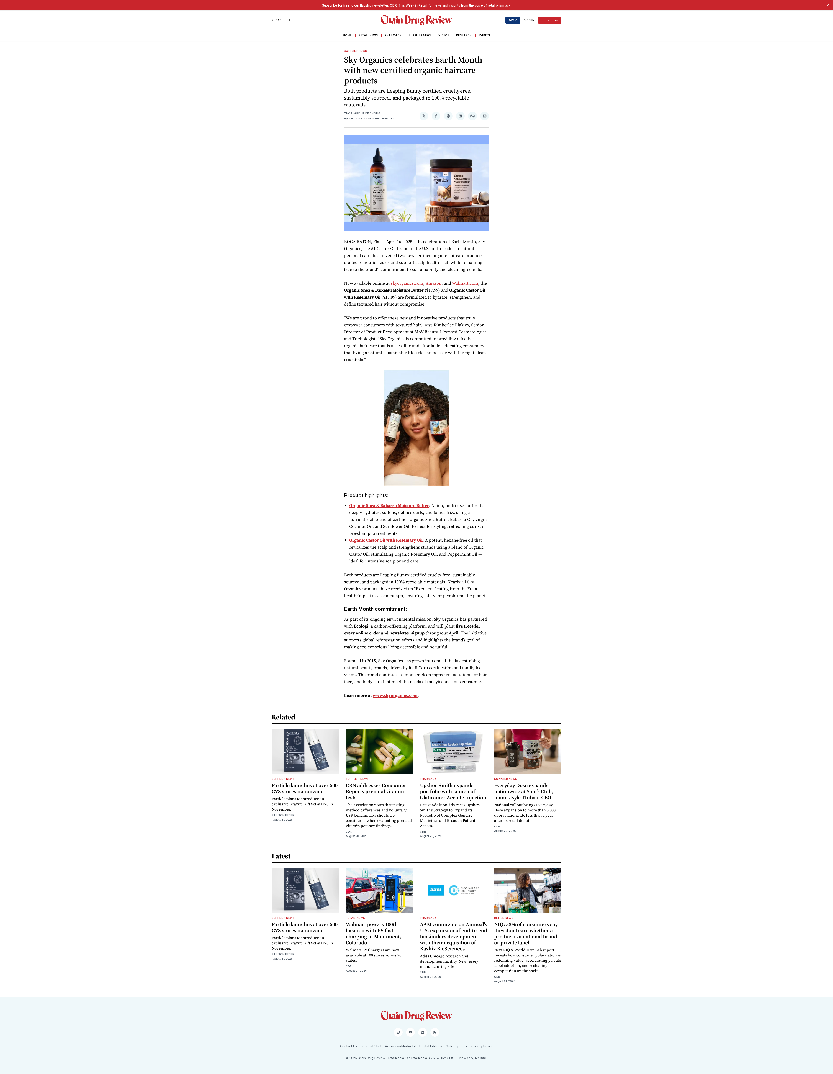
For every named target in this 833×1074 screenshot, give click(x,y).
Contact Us (348, 1046)
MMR (513, 20)
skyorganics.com (407, 283)
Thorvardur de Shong (362, 113)
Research (464, 35)
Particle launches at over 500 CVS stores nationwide (305, 788)
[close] (827, 5)
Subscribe (549, 20)
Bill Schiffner (283, 815)
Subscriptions (456, 1046)
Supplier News (419, 35)
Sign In (529, 20)
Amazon (433, 283)
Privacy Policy (482, 1046)
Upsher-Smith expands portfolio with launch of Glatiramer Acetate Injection (453, 791)
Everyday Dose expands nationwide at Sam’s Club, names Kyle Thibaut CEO (523, 791)
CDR (349, 831)
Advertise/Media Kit (400, 1046)
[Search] (289, 20)
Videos (443, 35)
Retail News (368, 35)
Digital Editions (430, 1046)
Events (484, 35)
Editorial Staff (371, 1046)
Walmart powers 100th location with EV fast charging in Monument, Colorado (373, 933)
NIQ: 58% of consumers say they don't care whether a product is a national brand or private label (526, 933)
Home (347, 35)
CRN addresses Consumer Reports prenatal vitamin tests (376, 791)
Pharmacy (393, 35)
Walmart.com (465, 283)
